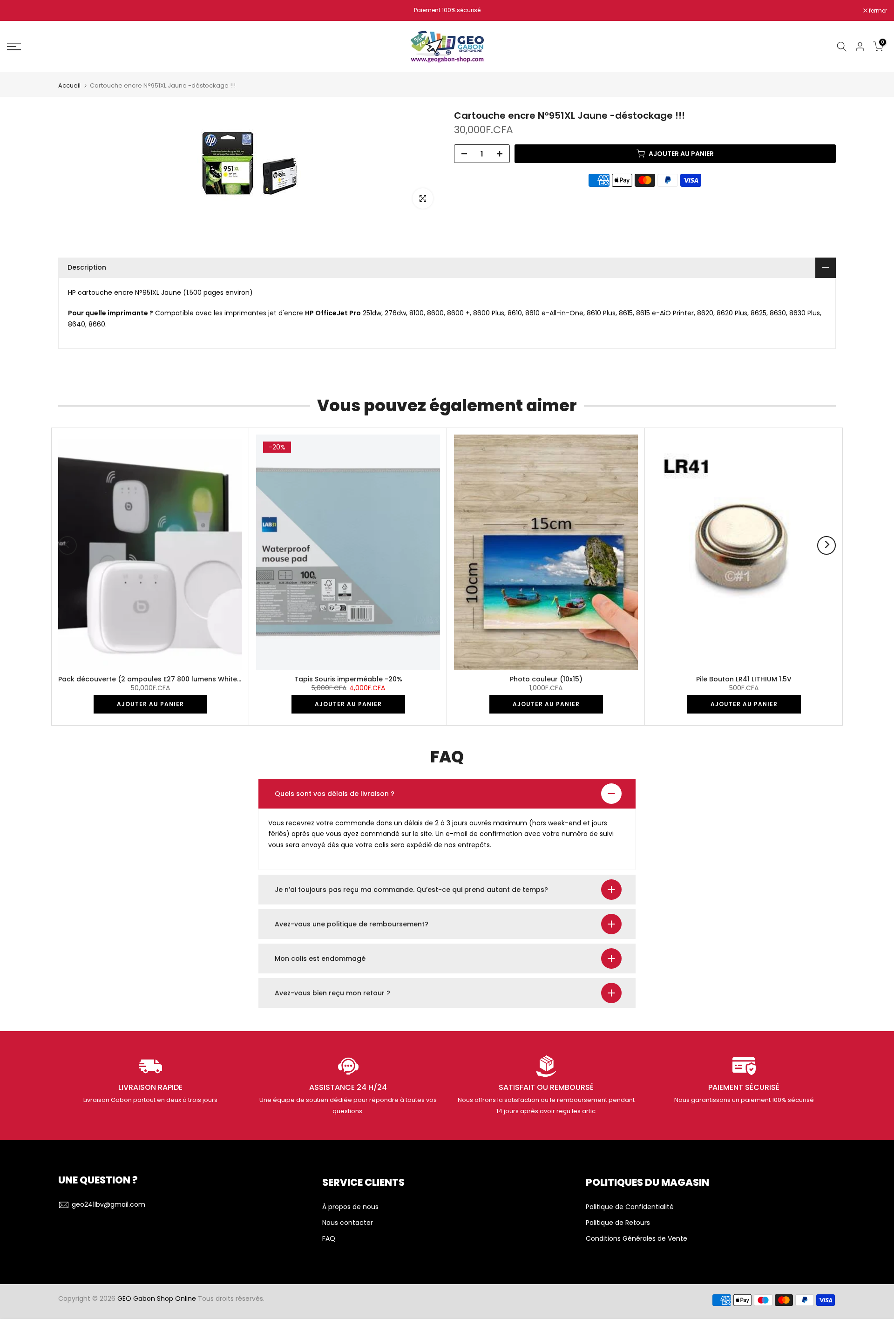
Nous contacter (347, 1222)
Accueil (69, 85)
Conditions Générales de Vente (636, 1238)
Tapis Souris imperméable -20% (348, 679)
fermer (21, 11)
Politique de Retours (618, 1222)
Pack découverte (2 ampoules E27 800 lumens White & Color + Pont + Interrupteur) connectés (218, 679)
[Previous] (67, 545)
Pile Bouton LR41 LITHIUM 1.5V (744, 679)
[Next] (826, 545)
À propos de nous (350, 1207)
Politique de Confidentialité (630, 1207)
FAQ (328, 1238)
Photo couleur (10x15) (546, 679)
